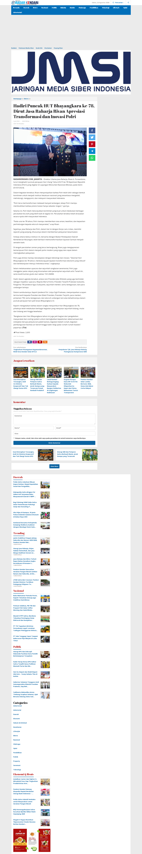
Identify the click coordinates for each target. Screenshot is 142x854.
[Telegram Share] (92, 151)
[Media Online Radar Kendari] (24, 3)
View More (54, 466)
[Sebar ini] (92, 130)
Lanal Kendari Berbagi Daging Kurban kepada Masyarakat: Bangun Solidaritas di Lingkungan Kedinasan (54, 386)
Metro (15, 736)
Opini (15, 748)
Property (16, 761)
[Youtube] (40, 342)
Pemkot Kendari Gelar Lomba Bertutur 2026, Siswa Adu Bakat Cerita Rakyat (87, 384)
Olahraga (16, 744)
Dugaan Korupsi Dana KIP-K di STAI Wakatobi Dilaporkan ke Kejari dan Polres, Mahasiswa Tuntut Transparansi (71, 386)
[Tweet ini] (92, 137)
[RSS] (45, 342)
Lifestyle (16, 731)
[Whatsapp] (92, 158)
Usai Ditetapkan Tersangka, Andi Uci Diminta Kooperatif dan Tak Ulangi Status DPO (20, 384)
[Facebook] (29, 342)
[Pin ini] (92, 144)
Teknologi (17, 770)
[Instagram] (34, 342)
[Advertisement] (71, 30)
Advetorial (17, 710)
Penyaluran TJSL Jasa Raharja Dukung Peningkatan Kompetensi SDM (73, 349)
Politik (15, 757)
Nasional (16, 740)
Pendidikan (17, 753)
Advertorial (17, 706)
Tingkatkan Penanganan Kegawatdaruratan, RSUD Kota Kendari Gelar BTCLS (30, 349)
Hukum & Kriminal (20, 723)
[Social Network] (128, 2)
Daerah (16, 714)
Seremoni (16, 765)
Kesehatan (17, 727)
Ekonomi (16, 719)
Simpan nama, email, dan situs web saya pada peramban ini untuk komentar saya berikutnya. (50, 438)
